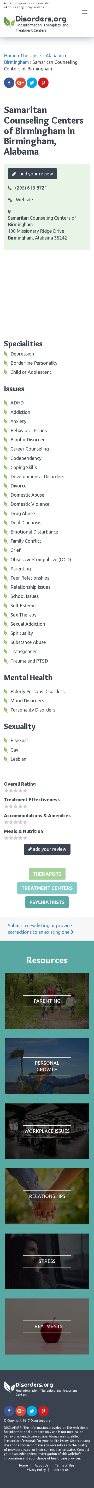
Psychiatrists (47, 902)
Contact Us (60, 1470)
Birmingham (16, 62)
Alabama (55, 55)
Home (10, 55)
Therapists (31, 55)
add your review (36, 173)
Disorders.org (42, 23)
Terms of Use (64, 1465)
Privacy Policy (36, 1470)
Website (24, 199)
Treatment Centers (47, 888)
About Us (41, 1465)
